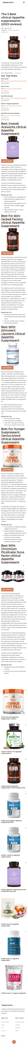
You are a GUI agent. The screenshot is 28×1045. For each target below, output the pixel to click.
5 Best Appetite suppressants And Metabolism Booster (13, 890)
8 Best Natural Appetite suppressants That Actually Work (13, 787)
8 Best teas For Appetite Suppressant (10, 925)
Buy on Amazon (7, 161)
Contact (3, 1031)
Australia (17, 1028)
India (16, 1031)
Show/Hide (17, 73)
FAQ (2, 1028)
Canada (17, 1025)
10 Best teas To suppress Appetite (13, 993)
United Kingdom (20, 1022)
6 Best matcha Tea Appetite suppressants (11, 752)
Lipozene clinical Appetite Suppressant (15, 98)
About (3, 1025)
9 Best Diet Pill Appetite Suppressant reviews (10, 718)
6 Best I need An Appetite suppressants (10, 856)
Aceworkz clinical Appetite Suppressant (15, 81)
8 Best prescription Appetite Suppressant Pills (11, 821)
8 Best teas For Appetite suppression (10, 959)
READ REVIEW (5, 83)
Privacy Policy (5, 1022)
